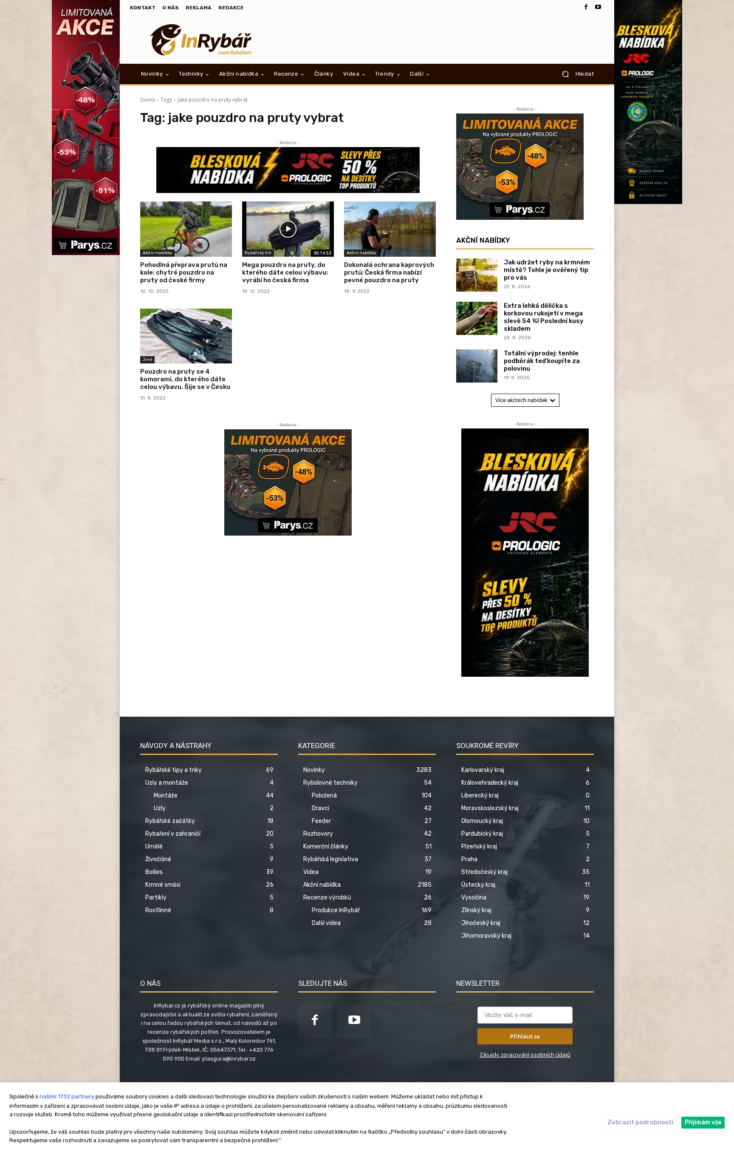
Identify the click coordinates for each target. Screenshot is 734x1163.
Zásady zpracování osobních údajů (525, 1054)
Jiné (147, 359)
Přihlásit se (525, 1036)
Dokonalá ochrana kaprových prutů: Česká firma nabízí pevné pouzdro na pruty (389, 272)
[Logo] (201, 39)
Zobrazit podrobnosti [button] (640, 1122)
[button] (575, 74)
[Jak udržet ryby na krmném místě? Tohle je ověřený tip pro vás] (476, 275)
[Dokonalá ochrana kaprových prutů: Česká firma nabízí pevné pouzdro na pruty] (390, 229)
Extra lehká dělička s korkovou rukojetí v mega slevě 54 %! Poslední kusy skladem (544, 317)
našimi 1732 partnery (67, 1096)
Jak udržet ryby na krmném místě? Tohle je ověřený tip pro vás (547, 269)
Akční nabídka (157, 252)
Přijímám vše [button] (703, 1122)
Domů (147, 99)
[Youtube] (598, 8)
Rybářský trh (258, 252)
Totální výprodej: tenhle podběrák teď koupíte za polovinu (542, 360)
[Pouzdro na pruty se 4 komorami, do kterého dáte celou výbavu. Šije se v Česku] (186, 336)
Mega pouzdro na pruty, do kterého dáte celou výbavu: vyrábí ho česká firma (285, 272)
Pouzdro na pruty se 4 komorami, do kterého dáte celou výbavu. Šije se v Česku (185, 379)
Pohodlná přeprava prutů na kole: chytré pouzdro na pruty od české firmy (183, 272)
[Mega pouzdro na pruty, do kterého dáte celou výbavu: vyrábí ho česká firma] (288, 229)
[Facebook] (586, 8)
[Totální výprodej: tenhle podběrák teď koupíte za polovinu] (476, 366)
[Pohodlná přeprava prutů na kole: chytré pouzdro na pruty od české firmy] (186, 229)
